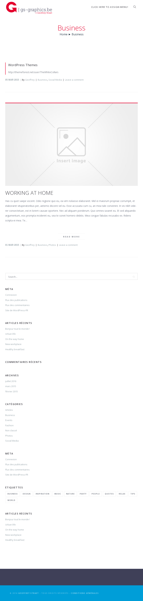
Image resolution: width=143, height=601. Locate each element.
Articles (9, 409)
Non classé (11, 430)
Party (83, 494)
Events (8, 420)
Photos (52, 244)
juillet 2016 (10, 381)
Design (27, 494)
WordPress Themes (22, 65)
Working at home (29, 192)
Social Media (55, 79)
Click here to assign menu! (109, 7)
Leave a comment (74, 79)
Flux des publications (16, 300)
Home (63, 34)
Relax (122, 494)
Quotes (109, 494)
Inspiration (42, 494)
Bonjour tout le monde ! (17, 328)
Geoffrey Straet (28, 593)
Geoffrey (30, 79)
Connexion (11, 294)
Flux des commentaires (17, 305)
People (96, 494)
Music (57, 494)
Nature (70, 494)
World (11, 500)
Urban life (10, 333)
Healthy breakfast (14, 349)
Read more (71, 236)
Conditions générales (85, 593)
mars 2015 (10, 386)
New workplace (13, 344)
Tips (132, 494)
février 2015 (11, 391)
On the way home (14, 339)
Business (42, 79)
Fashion (9, 425)
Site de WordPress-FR (16, 310)
